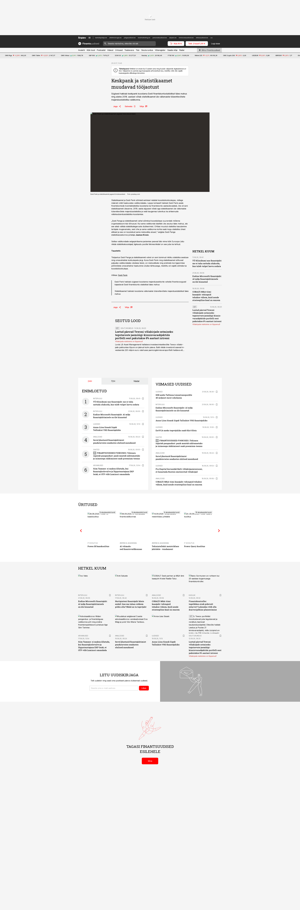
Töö (137, 50)
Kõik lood (91, 50)
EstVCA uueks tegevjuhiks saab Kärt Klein (176, 430)
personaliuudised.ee (160, 38)
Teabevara (129, 50)
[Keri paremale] (219, 531)
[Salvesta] (143, 398)
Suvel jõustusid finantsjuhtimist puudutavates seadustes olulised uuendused (130, 645)
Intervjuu (97, 398)
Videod (110, 50)
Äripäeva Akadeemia (128, 543)
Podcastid (101, 50)
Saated (96, 450)
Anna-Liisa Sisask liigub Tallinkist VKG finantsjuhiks (181, 420)
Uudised (96, 424)
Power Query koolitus (194, 546)
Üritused (119, 50)
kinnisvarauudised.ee (186, 38)
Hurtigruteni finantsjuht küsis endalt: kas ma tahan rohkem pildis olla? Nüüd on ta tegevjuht (130, 604)
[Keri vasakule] (81, 531)
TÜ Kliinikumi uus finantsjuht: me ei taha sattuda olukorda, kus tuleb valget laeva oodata (207, 263)
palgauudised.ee (130, 38)
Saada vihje (172, 50)
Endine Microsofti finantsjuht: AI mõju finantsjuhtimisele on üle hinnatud (207, 279)
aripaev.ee (172, 38)
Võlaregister (160, 50)
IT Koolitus (93, 543)
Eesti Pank (122, 275)
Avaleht (81, 50)
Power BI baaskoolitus (98, 546)
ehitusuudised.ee (202, 38)
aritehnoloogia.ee (115, 38)
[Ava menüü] (89, 37)
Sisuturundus (147, 50)
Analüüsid (97, 437)
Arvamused (98, 465)
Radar (182, 50)
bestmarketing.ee (144, 38)
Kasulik (192, 595)
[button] (113, 688)
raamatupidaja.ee (101, 38)
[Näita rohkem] (211, 37)
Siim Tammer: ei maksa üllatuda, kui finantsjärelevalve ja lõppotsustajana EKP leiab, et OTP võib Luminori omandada (113, 471)
